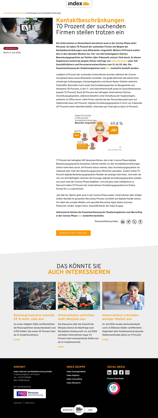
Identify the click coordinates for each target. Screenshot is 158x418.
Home (5, 13)
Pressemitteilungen (17, 13)
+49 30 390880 (24, 377)
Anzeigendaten (11, 48)
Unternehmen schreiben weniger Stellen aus (120, 317)
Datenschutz (29, 403)
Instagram (126, 371)
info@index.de (24, 380)
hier (108, 68)
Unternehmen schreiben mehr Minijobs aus (76, 317)
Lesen (17, 339)
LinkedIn (108, 371)
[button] (123, 222)
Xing (113, 371)
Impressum (18, 403)
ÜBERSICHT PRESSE (73, 233)
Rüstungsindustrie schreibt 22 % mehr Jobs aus (34, 317)
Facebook (120, 371)
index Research (119, 61)
